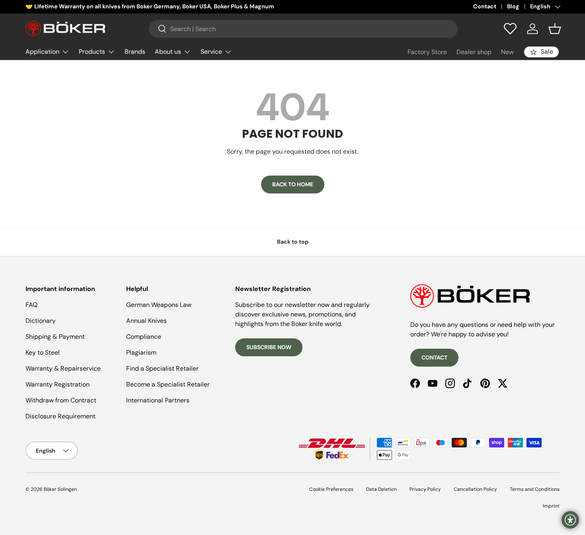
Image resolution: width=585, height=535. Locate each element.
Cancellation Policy (475, 489)
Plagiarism (141, 352)
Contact (484, 6)
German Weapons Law (158, 305)
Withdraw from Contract (60, 400)
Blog (513, 6)
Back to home (292, 184)
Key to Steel (42, 352)
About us (168, 51)
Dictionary (40, 320)
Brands (135, 51)
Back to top (292, 241)
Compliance (143, 336)
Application (42, 51)
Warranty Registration (57, 384)
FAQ (31, 305)
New (507, 52)
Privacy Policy (425, 489)
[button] (555, 28)
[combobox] (303, 29)
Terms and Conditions (535, 489)
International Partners (157, 400)
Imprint (551, 506)
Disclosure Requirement (60, 416)
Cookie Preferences (331, 489)
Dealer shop (473, 52)
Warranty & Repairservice (63, 368)
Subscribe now (268, 347)
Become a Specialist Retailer (168, 384)
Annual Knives (146, 320)
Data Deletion (381, 489)
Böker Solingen (60, 489)
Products (92, 51)
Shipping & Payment (55, 336)
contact (434, 357)
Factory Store (427, 52)
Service (211, 51)
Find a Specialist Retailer (162, 368)
